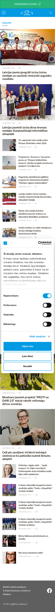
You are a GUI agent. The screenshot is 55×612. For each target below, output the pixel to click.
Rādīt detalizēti (37, 336)
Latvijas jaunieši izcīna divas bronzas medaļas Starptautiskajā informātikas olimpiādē (25, 131)
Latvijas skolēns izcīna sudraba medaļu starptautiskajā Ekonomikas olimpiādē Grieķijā (34, 197)
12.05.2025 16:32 (24, 556)
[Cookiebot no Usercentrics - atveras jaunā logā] (38, 243)
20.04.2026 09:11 (24, 495)
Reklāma (7, 594)
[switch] (47, 305)
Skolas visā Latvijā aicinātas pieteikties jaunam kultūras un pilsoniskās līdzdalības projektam (33, 214)
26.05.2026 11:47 (24, 478)
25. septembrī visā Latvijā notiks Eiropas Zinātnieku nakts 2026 (33, 141)
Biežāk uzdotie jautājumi (14, 587)
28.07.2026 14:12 (8, 448)
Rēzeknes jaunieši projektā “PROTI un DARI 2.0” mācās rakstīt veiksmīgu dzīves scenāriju (25, 400)
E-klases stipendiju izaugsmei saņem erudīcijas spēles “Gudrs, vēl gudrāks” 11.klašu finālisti (35, 505)
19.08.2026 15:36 (24, 170)
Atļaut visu (27, 346)
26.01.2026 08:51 (24, 542)
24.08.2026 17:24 (8, 68)
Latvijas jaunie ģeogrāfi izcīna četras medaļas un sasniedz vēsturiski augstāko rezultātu (26, 75)
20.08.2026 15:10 (24, 147)
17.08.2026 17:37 (24, 237)
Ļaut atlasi (27, 356)
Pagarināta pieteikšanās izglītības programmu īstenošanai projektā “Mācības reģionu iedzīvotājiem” (33, 180)
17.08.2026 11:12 (24, 220)
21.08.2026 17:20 (8, 123)
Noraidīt (27, 366)
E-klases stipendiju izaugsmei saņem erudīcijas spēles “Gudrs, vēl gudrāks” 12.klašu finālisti (35, 488)
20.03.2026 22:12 (24, 512)
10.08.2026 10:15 (8, 393)
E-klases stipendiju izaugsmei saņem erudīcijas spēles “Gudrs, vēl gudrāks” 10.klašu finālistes (35, 522)
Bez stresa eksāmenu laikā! (30, 553)
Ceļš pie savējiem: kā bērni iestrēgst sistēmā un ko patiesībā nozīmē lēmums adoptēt (26, 456)
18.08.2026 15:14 (24, 187)
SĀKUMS (6, 23)
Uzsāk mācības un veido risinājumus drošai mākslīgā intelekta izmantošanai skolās (34, 231)
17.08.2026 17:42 (24, 203)
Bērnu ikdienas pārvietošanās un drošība (33, 537)
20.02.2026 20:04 (24, 529)
